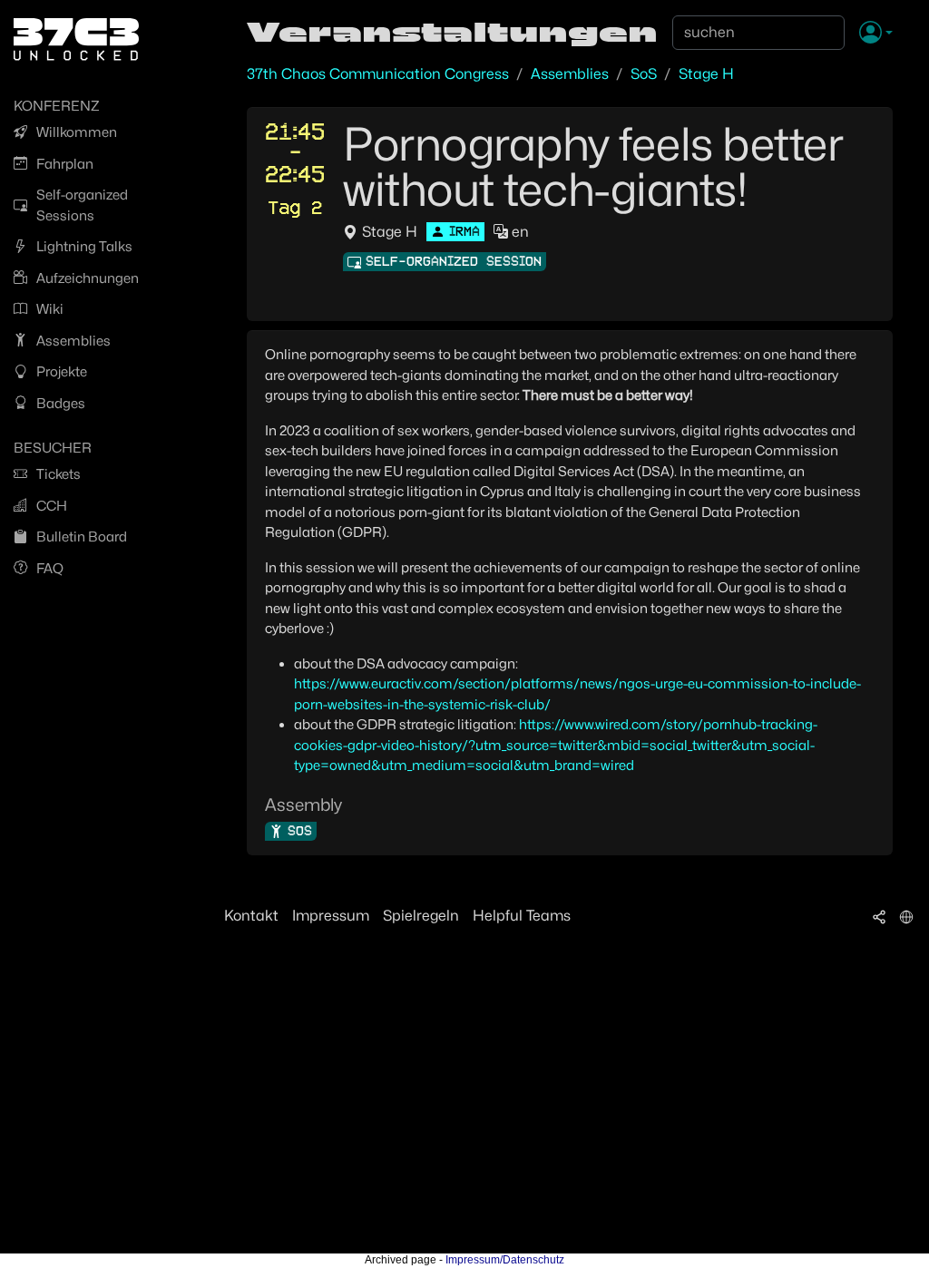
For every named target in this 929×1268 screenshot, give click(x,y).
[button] (876, 33)
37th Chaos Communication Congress (378, 74)
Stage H (706, 74)
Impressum (330, 915)
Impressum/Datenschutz (504, 1259)
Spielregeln (421, 915)
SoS (644, 74)
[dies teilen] (879, 916)
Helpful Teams (522, 915)
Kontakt (251, 915)
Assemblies (570, 74)
